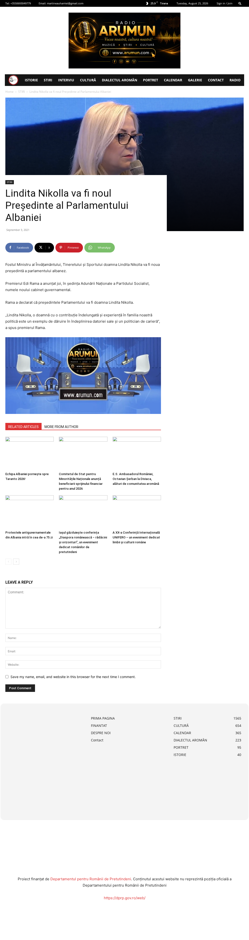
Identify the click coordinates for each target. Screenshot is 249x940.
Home (9, 92)
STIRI (48, 80)
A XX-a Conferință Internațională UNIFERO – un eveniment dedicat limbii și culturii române (136, 537)
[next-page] (16, 562)
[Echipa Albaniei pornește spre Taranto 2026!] (29, 453)
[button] (240, 3)
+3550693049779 (20, 3)
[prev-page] (8, 562)
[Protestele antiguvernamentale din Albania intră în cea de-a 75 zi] (29, 512)
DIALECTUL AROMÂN (119, 80)
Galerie (195, 80)
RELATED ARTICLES (23, 427)
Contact (216, 80)
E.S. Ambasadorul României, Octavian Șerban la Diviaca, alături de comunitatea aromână (136, 479)
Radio (235, 80)
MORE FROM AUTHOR (61, 427)
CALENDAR (173, 80)
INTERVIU (66, 80)
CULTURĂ (88, 80)
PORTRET (150, 80)
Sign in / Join (224, 3)
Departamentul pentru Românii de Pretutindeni (90, 879)
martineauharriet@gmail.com (65, 3)
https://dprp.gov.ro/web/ (124, 898)
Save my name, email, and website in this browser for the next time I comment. (73, 677)
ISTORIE (31, 80)
